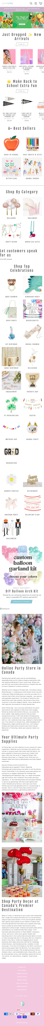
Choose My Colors (21, 601)
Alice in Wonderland (22, 759)
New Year (25, 690)
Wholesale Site (22, 986)
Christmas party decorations (12, 769)
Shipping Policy (22, 973)
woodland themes (35, 780)
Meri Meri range (26, 930)
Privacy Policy (22, 977)
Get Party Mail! (22, 995)
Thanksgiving (6, 775)
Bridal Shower (7, 692)
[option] (22, 9)
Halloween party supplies (10, 767)
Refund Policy (22, 980)
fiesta (23, 780)
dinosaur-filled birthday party (13, 694)
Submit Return (22, 989)
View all (22, 44)
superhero (5, 780)
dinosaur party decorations (29, 771)
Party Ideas (22, 970)
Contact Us (22, 967)
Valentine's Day (19, 775)
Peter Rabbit (36, 759)
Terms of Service (22, 983)
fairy (36, 777)
